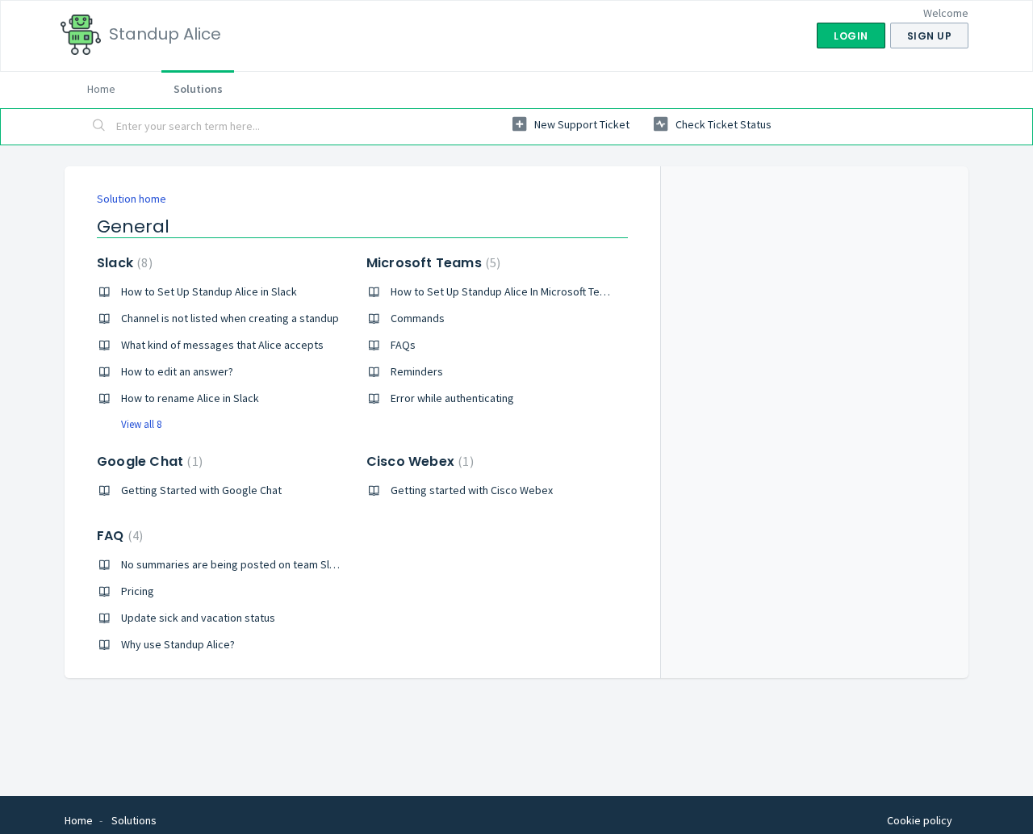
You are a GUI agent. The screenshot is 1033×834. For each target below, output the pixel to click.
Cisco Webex (418, 461)
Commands (418, 318)
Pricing (137, 591)
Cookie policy (919, 820)
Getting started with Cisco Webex (472, 490)
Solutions (198, 89)
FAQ (118, 535)
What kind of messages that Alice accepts (222, 344)
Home (101, 89)
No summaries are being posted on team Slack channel (253, 564)
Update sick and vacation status (198, 617)
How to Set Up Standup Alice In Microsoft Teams (505, 291)
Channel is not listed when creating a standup (230, 318)
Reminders (417, 371)
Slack (122, 263)
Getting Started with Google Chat (201, 490)
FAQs (403, 344)
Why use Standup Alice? (178, 644)
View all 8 (141, 424)
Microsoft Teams (431, 263)
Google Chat (148, 461)
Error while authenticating (452, 398)
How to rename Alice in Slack (190, 398)
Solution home (131, 198)
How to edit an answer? (177, 371)
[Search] (99, 127)
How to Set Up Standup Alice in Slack (209, 291)
